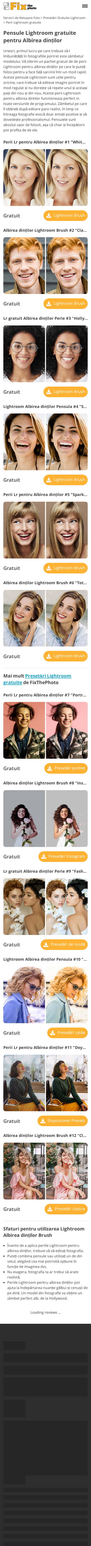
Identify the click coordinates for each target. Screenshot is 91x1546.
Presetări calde (70, 1032)
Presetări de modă (67, 944)
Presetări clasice (69, 1208)
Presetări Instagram (66, 856)
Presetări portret (69, 768)
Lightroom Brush (69, 215)
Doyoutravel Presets (66, 1120)
